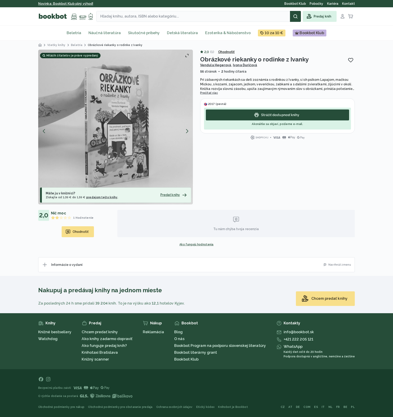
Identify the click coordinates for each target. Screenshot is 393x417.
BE (345, 407)
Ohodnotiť (226, 52)
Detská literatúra (182, 33)
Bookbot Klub (186, 359)
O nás (179, 339)
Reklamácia (153, 332)
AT (290, 407)
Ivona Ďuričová (245, 65)
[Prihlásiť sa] (342, 16)
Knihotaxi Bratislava (100, 352)
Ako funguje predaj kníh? (104, 345)
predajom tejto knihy (102, 197)
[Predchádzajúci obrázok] (44, 131)
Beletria (74, 33)
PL (353, 407)
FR (338, 407)
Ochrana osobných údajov (174, 407)
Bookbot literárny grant (195, 352)
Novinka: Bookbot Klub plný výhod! (65, 3)
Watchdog (48, 339)
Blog (178, 332)
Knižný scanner (95, 359)
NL (330, 407)
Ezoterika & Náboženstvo (228, 33)
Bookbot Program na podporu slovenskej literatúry (220, 345)
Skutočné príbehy (144, 33)
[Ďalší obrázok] (187, 131)
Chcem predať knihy (100, 332)
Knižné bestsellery (54, 332)
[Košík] (351, 16)
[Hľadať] (295, 16)
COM (306, 407)
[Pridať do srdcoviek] (351, 60)
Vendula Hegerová (215, 65)
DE (298, 407)
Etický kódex (205, 407)
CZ (283, 407)
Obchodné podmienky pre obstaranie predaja (120, 407)
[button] (115, 127)
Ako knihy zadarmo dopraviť (107, 339)
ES (316, 407)
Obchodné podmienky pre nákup (61, 407)
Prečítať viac (209, 92)
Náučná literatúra (104, 33)
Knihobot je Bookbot (233, 407)
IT (323, 407)
